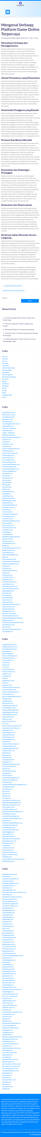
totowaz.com (6, 820)
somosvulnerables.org (9, 1005)
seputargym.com (7, 915)
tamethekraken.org (8, 1014)
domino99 (20, 1113)
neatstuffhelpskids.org (9, 505)
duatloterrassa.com (8, 1007)
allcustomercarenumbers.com (12, 989)
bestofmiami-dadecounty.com (12, 897)
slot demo (5, 365)
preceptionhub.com (8, 885)
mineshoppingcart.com (9, 901)
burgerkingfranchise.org (10, 712)
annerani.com (6, 480)
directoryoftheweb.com (10, 656)
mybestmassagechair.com (10, 564)
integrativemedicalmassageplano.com (14, 784)
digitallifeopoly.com (8, 910)
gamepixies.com (7, 976)
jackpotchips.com (8, 985)
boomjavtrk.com (7, 1086)
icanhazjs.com (6, 593)
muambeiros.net (7, 530)
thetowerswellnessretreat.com (12, 1037)
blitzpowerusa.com (8, 737)
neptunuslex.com (7, 426)
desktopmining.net (8, 609)
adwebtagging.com (8, 832)
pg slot (34, 1104)
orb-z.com (5, 723)
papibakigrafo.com (8, 591)
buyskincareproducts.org (10, 615)
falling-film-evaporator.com (11, 805)
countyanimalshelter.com (10, 829)
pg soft (13, 1104)
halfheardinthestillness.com (11, 561)
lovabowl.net (6, 876)
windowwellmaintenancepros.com (13, 859)
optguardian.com (7, 919)
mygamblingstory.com (9, 644)
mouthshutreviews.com (10, 906)
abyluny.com (6, 1084)
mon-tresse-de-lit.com (9, 1052)
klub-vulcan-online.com (10, 996)
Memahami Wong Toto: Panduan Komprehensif (19, 329)
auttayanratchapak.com (10, 705)
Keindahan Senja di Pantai (12, 286)
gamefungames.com (8, 944)
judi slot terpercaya (8, 368)
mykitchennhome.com (9, 582)
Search (4, 298)
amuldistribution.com (9, 937)
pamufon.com (6, 1010)
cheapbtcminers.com (9, 953)
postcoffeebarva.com (9, 708)
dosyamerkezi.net (8, 457)
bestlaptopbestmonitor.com (11, 548)
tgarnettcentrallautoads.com (11, 437)
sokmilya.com (6, 1082)
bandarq (19, 1104)
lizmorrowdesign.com (9, 1025)
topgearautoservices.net (10, 1059)
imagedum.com (7, 1034)
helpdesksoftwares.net (9, 874)
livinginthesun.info (8, 680)
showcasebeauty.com (9, 462)
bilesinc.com (6, 489)
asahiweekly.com (7, 964)
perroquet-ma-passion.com (11, 1066)
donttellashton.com (8, 658)
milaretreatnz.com (8, 491)
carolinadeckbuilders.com (10, 469)
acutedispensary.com (9, 814)
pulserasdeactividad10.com (11, 604)
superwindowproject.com (10, 588)
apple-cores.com (7, 602)
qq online (5, 363)
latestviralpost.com (8, 732)
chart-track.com (7, 512)
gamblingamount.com (9, 841)
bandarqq (5, 383)
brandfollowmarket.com (10, 825)
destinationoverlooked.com (11, 838)
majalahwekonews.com (9, 647)
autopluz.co (6, 442)
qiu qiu (4, 388)
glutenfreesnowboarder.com (11, 1023)
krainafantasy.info (8, 669)
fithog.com (5, 545)
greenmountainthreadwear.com (12, 811)
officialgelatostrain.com (10, 1039)
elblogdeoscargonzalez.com (11, 536)
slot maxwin (27, 1104)
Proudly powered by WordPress (11, 1132)
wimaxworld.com (7, 518)
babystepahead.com (8, 836)
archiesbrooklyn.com (9, 527)
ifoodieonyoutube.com (9, 899)
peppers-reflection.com (10, 854)
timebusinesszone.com (9, 852)
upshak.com (6, 793)
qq (17, 1110)
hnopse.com (6, 845)
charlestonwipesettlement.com (12, 823)
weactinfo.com (7, 757)
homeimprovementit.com (10, 879)
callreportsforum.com (9, 1080)
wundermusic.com (8, 942)
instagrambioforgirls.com (10, 748)
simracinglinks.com (8, 455)
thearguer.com (7, 762)
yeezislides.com (7, 888)
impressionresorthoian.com (11, 800)
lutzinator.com (7, 1016)
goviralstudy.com (7, 597)
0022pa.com (6, 485)
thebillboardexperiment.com (11, 1048)
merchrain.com (7, 1075)
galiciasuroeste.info (8, 498)
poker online (31, 1099)
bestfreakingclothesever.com (11, 802)
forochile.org (6, 509)
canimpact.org (6, 595)
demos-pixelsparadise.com (11, 448)
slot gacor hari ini (34, 1108)
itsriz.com (5, 683)
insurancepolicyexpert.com (11, 464)
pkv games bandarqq (9, 377)
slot (24, 1106)
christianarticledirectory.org (11, 629)
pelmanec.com (7, 651)
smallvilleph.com (7, 496)
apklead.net (6, 1089)
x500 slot (4, 1106)
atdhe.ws (5, 557)
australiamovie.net (8, 417)
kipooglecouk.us (7, 579)
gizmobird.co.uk (7, 419)
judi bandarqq (6, 370)
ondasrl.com (6, 1019)
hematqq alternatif (8, 1122)
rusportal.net (6, 676)
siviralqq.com (6, 798)
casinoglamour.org (8, 625)
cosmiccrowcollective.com (10, 692)
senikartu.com (6, 674)
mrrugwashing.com (8, 787)
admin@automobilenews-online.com (15, 38)
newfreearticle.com (8, 735)
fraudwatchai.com (8, 926)
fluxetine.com (6, 568)
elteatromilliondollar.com (10, 710)
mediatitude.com (7, 451)
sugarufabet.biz (7, 1055)
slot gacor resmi (22, 1108)
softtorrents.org (7, 1003)
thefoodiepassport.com (9, 586)
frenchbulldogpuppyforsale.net (12, 618)
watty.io (4, 678)
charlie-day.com (7, 775)
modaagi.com (6, 494)
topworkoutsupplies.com (10, 903)
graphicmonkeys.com (9, 973)
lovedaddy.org (6, 782)
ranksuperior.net (7, 834)
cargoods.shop (7, 685)
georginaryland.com (8, 550)
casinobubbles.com (8, 912)
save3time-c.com (7, 444)
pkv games (5, 372)
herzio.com (5, 665)
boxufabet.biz (6, 1057)
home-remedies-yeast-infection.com (14, 892)
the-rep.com (6, 475)
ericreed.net (6, 566)
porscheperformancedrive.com (12, 1012)
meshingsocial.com (8, 759)
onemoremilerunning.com (10, 744)
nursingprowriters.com (9, 809)
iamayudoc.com (7, 958)
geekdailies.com (7, 1073)
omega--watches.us (8, 433)
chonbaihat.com (7, 534)
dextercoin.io (6, 627)
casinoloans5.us (7, 575)
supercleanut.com (8, 967)
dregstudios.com (7, 503)
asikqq (4, 381)
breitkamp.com (7, 998)
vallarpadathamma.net (9, 714)
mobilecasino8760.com (9, 570)
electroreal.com (7, 894)
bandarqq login (7, 395)
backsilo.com (6, 796)
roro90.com (6, 662)
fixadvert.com (6, 439)
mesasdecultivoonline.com (11, 728)
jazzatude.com (7, 482)
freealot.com (6, 962)
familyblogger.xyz (8, 991)
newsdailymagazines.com (10, 883)
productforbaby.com (9, 721)
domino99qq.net (7, 653)
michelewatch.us (7, 430)
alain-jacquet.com (8, 694)
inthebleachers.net (8, 611)
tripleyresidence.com (9, 1001)
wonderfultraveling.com (10, 514)
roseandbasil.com (8, 552)
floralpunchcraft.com (9, 766)
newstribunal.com (8, 881)
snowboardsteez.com (9, 746)
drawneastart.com (8, 978)
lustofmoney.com (7, 850)
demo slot (19, 1106)
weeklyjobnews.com (8, 827)
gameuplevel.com (8, 933)
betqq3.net (5, 573)
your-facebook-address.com (11, 1064)
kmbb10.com (6, 753)
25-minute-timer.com (9, 946)
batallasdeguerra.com (9, 500)
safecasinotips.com (8, 982)
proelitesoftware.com (9, 987)
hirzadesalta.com (7, 908)
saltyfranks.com (7, 478)
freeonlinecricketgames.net (11, 521)
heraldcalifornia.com (9, 971)
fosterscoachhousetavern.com (12, 726)
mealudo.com (6, 773)
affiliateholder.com (8, 861)
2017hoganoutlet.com (9, 649)
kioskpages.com (7, 1030)
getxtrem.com (6, 755)
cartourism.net (7, 600)
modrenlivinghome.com (10, 1068)
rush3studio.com (7, 660)
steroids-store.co (7, 541)
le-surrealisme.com (8, 460)
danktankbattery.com (9, 771)
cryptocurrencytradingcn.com (12, 818)
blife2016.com (7, 1021)
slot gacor (11, 1106)
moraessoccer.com (8, 507)
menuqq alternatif (7, 1099)
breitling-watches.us (9, 435)
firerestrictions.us (8, 525)
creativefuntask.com (8, 949)
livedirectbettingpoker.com (11, 778)
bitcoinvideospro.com (9, 689)
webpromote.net (7, 539)
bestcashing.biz (7, 523)
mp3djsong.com (7, 421)
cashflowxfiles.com (8, 750)
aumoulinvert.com (8, 584)
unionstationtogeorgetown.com (12, 955)
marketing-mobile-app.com (11, 764)
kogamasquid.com (8, 620)
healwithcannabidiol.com (10, 1028)
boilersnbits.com (7, 730)
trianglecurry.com (8, 1032)
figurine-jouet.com (8, 1061)
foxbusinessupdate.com (10, 780)
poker (4, 392)
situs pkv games (7, 374)
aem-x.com (5, 928)
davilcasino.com (7, 924)
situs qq (4, 356)
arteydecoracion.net (8, 543)
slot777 (20, 1124)
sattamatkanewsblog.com (10, 816)
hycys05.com (6, 741)
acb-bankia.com (7, 789)
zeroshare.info (7, 487)
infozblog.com (6, 532)
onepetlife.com (7, 1046)
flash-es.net (6, 791)
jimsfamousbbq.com (8, 412)
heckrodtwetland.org (9, 559)
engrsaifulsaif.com (8, 951)
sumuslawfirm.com (8, 807)
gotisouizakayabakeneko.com (11, 696)
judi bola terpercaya (19, 1119)
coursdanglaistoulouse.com (11, 424)
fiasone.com (6, 768)
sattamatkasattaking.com (10, 1043)
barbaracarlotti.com (8, 606)
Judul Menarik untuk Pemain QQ (13, 290)
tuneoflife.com (7, 857)
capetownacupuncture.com (11, 687)
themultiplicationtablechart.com (12, 622)
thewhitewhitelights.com (10, 555)
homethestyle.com (8, 935)
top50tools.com (7, 473)
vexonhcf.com (6, 446)
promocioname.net (8, 516)
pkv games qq (12, 1101)
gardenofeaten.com (8, 739)
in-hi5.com (5, 667)
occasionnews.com (8, 848)
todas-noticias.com (8, 671)
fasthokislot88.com (8, 980)
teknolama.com (7, 719)
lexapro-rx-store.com (9, 613)
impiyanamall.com (8, 917)
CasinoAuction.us (8, 577)
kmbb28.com (6, 1077)
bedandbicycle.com (8, 969)
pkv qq (4, 361)
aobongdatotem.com (9, 890)
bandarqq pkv (6, 1115)
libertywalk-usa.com (8, 415)
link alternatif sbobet (13, 1117)
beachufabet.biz (7, 1050)
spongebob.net (7, 701)
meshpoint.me (7, 698)
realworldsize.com (8, 717)
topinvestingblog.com (9, 471)
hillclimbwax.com (7, 843)
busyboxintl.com (7, 703)
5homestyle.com (7, 631)
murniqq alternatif (33, 1119)
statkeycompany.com (9, 466)
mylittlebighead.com (9, 960)
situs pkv (5, 359)
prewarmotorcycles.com (10, 453)
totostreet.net (6, 921)
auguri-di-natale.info (9, 428)
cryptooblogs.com (8, 931)
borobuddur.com (7, 940)
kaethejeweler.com (8, 1041)
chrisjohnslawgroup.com (10, 994)
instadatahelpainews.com (10, 1071)
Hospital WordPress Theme (32, 1132)
